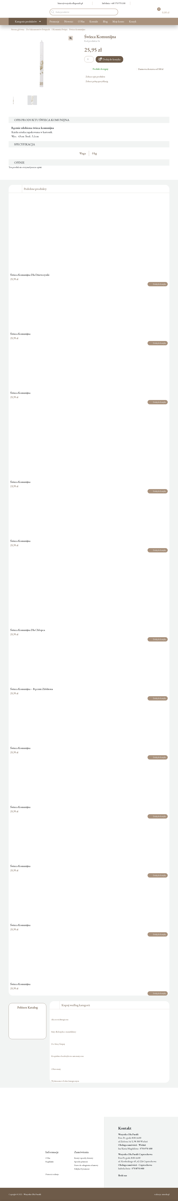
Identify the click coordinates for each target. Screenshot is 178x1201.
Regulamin (49, 1161)
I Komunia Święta (59, 29)
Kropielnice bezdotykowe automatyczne (67, 1056)
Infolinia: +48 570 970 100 (113, 3)
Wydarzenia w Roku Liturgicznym (65, 1081)
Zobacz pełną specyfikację (97, 81)
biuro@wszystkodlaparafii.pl (70, 3)
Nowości (68, 21)
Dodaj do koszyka (111, 59)
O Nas (81, 21)
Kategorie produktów (26, 21)
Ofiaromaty (56, 1069)
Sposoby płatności (81, 1161)
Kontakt (93, 21)
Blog (105, 21)
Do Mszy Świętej (58, 1044)
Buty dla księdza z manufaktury (63, 1031)
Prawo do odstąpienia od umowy (86, 1165)
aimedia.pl (165, 1194)
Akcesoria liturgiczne (59, 1019)
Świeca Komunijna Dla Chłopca (27, 630)
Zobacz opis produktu (95, 76)
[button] (70, 38)
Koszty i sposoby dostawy (83, 1158)
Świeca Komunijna (20, 334)
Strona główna (17, 29)
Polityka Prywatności (81, 1169)
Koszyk (132, 21)
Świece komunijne (77, 29)
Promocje (54, 21)
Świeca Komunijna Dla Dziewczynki (29, 275)
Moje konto (118, 21)
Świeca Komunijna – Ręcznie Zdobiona (31, 689)
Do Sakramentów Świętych (38, 29)
